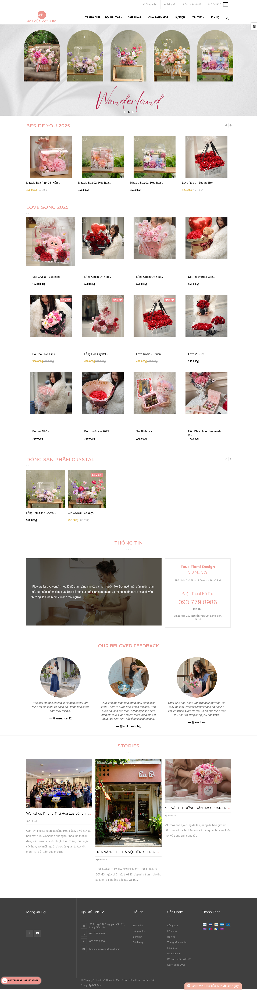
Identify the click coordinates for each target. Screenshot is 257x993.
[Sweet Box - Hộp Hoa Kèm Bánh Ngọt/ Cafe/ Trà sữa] (206, 279)
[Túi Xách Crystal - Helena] (154, 279)
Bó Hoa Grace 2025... (97, 615)
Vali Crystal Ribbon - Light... (43, 182)
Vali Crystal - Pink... (163, 754)
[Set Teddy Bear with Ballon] (154, 341)
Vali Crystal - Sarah (80, 754)
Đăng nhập (150, 4)
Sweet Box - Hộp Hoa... (196, 305)
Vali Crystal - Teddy (204, 754)
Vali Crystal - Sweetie (164, 696)
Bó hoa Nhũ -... (41, 615)
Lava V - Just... (197, 537)
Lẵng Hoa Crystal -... (97, 537)
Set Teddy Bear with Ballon (147, 366)
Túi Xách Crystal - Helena (146, 305)
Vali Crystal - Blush (204, 696)
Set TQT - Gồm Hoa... (91, 366)
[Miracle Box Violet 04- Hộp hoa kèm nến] (206, 341)
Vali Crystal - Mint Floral (93, 243)
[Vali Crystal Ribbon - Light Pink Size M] (50, 157)
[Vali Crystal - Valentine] (154, 157)
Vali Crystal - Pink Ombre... (42, 243)
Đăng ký (171, 4)
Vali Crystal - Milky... (121, 754)
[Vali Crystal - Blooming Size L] (206, 218)
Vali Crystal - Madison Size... (148, 243)
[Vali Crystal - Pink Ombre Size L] (50, 218)
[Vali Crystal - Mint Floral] (102, 218)
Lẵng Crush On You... (97, 460)
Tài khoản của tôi (193, 4)
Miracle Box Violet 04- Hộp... (199, 366)
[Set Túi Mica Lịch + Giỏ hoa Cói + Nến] (50, 341)
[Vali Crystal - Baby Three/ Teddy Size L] (102, 279)
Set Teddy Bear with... (201, 460)
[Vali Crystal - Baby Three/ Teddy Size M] (50, 279)
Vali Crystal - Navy (37, 754)
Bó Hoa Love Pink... (44, 537)
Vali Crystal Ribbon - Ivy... (94, 182)
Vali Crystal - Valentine (144, 182)
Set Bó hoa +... (145, 615)
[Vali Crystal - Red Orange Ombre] (206, 157)
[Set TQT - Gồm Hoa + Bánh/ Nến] (102, 341)
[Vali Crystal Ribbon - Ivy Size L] (102, 157)
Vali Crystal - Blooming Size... (200, 243)
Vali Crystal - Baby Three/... (43, 305)
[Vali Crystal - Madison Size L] (154, 218)
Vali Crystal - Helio (120, 696)
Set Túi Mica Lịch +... (39, 366)
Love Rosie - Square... (150, 537)
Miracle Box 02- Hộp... (40, 696)
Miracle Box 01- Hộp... (81, 696)
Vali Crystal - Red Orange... (199, 182)
